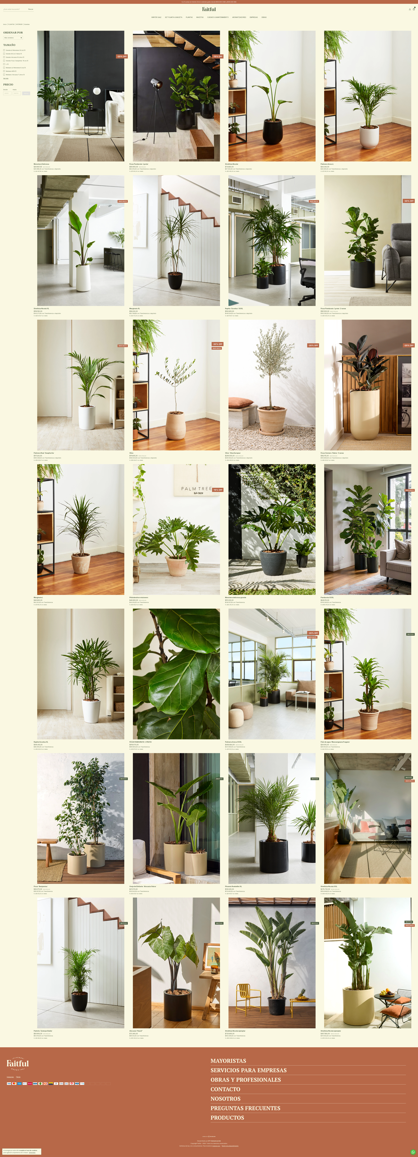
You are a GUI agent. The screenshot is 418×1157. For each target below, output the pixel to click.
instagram (10, 1077)
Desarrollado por (209, 1141)
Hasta (14, 89)
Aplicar (26, 93)
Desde (5, 89)
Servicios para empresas (249, 1070)
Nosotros (226, 1098)
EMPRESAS (254, 17)
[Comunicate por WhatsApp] (413, 1152)
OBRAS (264, 17)
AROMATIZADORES (239, 17)
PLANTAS (189, 17)
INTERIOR (19, 24)
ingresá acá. (216, 1146)
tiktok (18, 1077)
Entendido (32, 1152)
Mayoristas (228, 1060)
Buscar (30, 9)
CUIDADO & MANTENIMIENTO (218, 17)
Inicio (5, 24)
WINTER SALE (156, 17)
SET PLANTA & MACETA (173, 17)
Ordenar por (13, 32)
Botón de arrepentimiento (230, 1146)
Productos (227, 1117)
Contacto (225, 1089)
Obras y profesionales (246, 1079)
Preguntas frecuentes (245, 1108)
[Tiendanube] (209, 1137)
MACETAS (200, 17)
